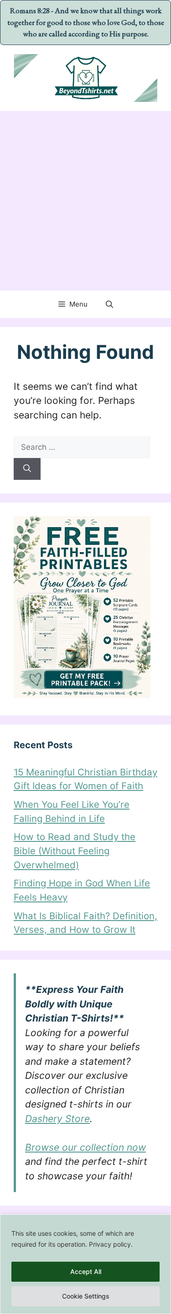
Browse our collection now (85, 1147)
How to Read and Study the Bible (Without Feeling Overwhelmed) (74, 850)
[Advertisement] (85, 201)
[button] (109, 304)
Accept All (85, 1271)
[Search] (27, 469)
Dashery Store (57, 1118)
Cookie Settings (85, 1296)
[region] (85, 1264)
